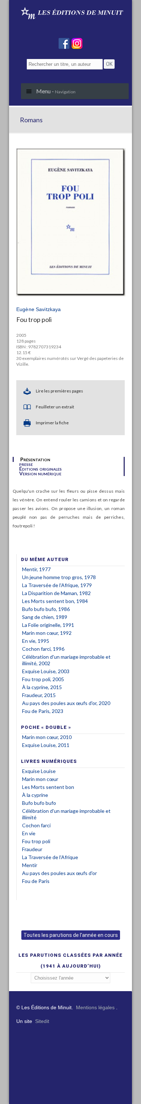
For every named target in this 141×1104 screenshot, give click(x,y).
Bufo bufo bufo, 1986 (46, 609)
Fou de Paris (36, 881)
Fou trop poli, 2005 (43, 679)
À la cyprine (35, 795)
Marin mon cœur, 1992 (47, 633)
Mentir (29, 865)
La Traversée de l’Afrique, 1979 (57, 585)
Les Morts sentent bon (48, 787)
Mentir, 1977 (36, 569)
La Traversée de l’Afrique (50, 857)
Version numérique (40, 473)
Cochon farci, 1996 (43, 649)
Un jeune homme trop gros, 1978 (59, 577)
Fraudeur (32, 849)
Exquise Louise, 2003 (45, 671)
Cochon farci (36, 825)
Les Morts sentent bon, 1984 (55, 601)
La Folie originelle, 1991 (48, 625)
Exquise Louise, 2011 (45, 745)
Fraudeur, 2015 (39, 695)
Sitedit (42, 1021)
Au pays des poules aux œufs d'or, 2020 (66, 703)
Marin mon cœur (40, 779)
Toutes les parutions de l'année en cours (71, 935)
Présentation (35, 459)
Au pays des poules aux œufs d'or (59, 873)
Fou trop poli (36, 841)
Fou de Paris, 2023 (42, 711)
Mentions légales (95, 1007)
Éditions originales (40, 468)
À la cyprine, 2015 (42, 687)
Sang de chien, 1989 (44, 617)
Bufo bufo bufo (39, 803)
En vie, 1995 (35, 641)
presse (26, 464)
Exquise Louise (39, 771)
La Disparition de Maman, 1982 (56, 593)
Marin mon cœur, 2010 (47, 737)
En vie (28, 833)
